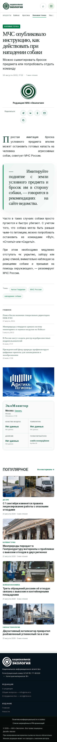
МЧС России (36, 289)
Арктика (26, 15)
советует (18, 155)
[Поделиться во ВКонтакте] (30, 113)
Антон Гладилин (18, 289)
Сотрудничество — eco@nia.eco (16, 696)
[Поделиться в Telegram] (23, 113)
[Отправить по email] (44, 113)
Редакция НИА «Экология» (28, 102)
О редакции (7, 688)
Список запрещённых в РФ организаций (28, 723)
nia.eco (12, 732)
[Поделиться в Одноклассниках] (37, 113)
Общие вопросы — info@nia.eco (16, 692)
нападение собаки (13, 296)
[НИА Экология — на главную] (13, 6)
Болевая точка (39, 15)
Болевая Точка (11, 26)
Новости (6, 711)
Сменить (18, 411)
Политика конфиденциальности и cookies (28, 720)
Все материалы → (45, 469)
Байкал (16, 15)
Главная (6, 708)
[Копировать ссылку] (23, 120)
